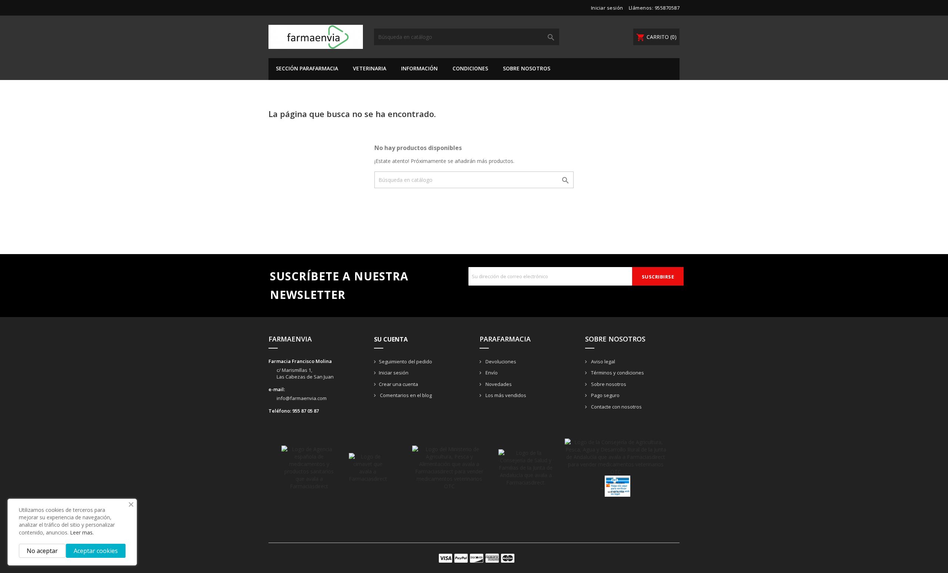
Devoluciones (500, 361)
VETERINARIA (369, 68)
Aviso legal (602, 361)
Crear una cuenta (398, 384)
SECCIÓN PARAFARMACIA (307, 68)
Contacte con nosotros (616, 406)
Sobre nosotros (526, 68)
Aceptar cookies (96, 551)
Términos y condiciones (617, 372)
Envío (491, 372)
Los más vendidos (505, 395)
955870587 (667, 7)
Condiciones (470, 68)
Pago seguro (605, 395)
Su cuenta (391, 339)
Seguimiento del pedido (405, 361)
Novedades (498, 384)
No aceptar (42, 551)
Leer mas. (82, 532)
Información (419, 68)
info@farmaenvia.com (302, 398)
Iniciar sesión (393, 372)
